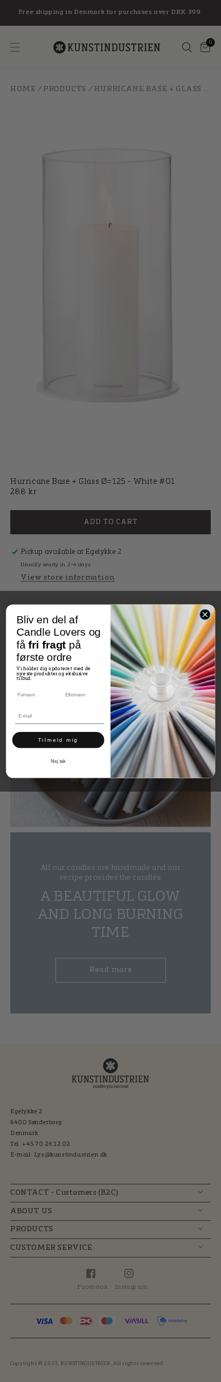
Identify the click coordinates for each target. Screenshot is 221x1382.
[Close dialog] (205, 614)
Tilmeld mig (58, 740)
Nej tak (58, 761)
